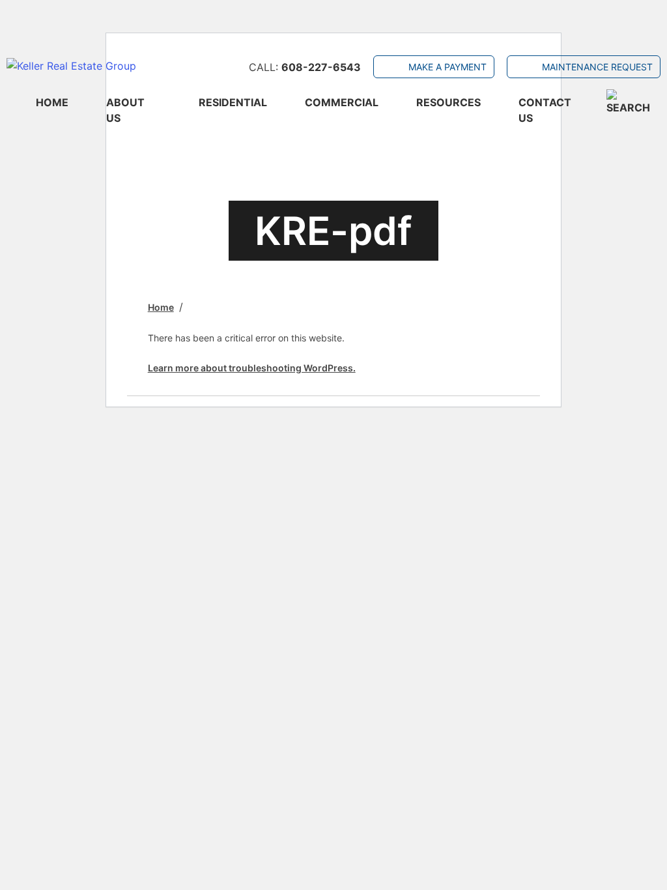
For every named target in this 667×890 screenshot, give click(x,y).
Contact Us (544, 110)
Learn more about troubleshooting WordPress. (252, 367)
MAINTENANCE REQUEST (597, 66)
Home (52, 102)
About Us (125, 110)
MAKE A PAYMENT (447, 66)
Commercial (341, 102)
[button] (633, 102)
